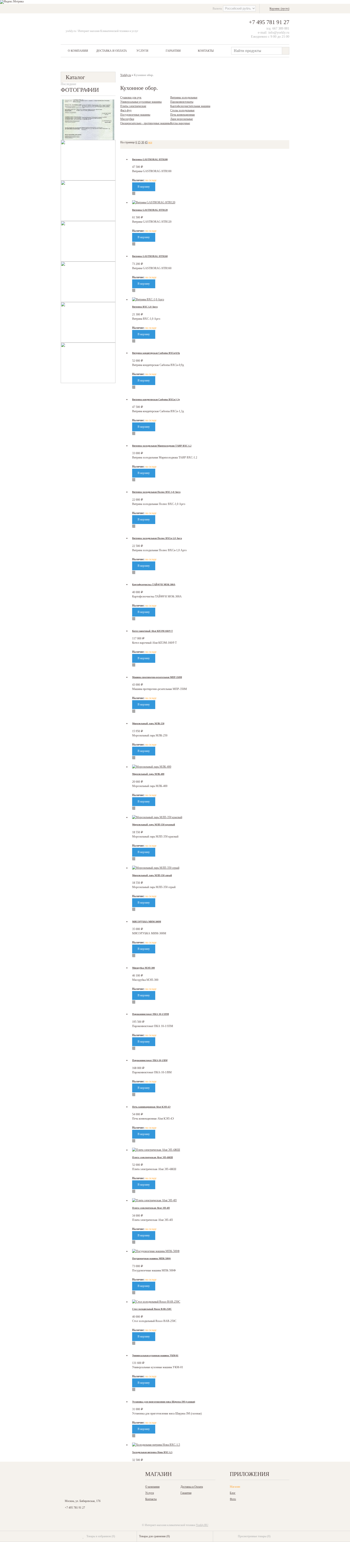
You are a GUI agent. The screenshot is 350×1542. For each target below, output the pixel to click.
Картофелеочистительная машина (190, 106)
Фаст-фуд (125, 110)
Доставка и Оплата (111, 50)
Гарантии (173, 50)
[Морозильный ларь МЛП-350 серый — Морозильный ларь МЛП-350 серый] (155, 867)
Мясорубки (127, 119)
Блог (232, 1493)
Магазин (235, 1486)
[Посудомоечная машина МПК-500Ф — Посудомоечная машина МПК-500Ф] (156, 1251)
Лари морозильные (181, 119)
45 (146, 142)
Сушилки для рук (130, 97)
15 (139, 142)
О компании (78, 50)
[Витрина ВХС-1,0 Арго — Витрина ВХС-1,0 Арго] (148, 299)
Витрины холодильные (183, 97)
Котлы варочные (180, 123)
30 (142, 142)
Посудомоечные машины (135, 114)
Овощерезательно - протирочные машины (145, 123)
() (100, 1536)
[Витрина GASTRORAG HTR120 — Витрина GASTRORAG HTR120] (153, 202)
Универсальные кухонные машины (141, 101)
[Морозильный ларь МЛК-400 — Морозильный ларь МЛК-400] (151, 766)
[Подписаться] (117, 1475)
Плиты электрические (133, 106)
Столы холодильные (182, 110)
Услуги (142, 50)
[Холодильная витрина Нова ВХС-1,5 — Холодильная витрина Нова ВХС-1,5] (156, 1444)
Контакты (206, 50)
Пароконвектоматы (181, 101)
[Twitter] (96, 1475)
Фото (233, 1499)
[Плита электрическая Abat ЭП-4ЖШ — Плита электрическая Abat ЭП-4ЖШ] (156, 1149)
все (150, 142)
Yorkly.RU (202, 1525)
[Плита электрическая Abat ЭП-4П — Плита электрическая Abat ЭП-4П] (154, 1200)
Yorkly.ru (125, 75)
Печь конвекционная (182, 114)
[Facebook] (86, 1475)
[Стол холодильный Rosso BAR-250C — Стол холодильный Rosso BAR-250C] (156, 1301)
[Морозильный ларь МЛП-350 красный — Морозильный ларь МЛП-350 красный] (157, 817)
